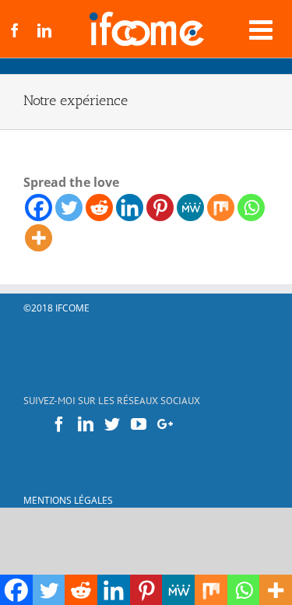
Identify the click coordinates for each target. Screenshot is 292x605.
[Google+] (165, 424)
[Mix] (220, 207)
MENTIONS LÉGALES (68, 500)
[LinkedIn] (85, 424)
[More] (38, 237)
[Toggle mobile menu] (262, 29)
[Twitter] (69, 207)
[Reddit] (99, 207)
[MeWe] (190, 207)
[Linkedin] (129, 207)
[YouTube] (138, 424)
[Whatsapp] (251, 207)
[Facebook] (38, 207)
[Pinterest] (160, 207)
